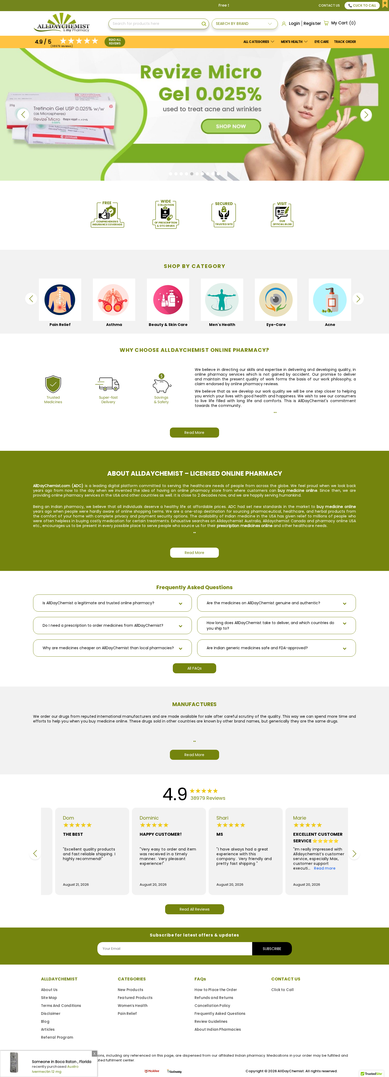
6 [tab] (199, 175)
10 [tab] (220, 175)
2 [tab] (177, 175)
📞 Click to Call (362, 5)
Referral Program (57, 1037)
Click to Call (282, 989)
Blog (45, 1021)
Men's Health (292, 41)
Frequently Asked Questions (220, 1013)
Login (294, 23)
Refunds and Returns (214, 997)
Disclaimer (50, 1013)
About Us (49, 989)
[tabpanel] (194, 114)
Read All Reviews (115, 42)
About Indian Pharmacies (218, 1029)
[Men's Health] (222, 300)
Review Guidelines (211, 1021)
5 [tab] (193, 175)
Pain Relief (127, 1013)
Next (366, 114)
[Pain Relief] (60, 300)
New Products (130, 989)
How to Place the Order (216, 989)
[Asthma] (114, 300)
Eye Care (322, 41)
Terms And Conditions (61, 1005)
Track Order (345, 41)
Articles (48, 1029)
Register (312, 23)
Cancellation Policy (212, 1005)
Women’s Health (133, 1005)
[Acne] (330, 300)
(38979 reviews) (62, 46)
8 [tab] (209, 175)
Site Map (49, 997)
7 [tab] (204, 175)
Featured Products (135, 997)
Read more (312, 868)
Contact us (329, 5)
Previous (23, 114)
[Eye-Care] (276, 300)
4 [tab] (188, 175)
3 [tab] (183, 175)
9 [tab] (214, 175)
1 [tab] (172, 175)
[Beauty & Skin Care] (168, 300)
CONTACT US (285, 979)
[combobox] (158, 24)
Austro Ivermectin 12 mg (55, 1069)
